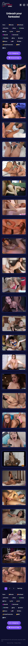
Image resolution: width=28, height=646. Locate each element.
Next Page (19, 588)
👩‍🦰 (20, 25)
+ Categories (14, 53)
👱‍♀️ (11, 25)
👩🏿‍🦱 (14, 28)
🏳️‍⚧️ (4, 31)
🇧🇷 (21, 28)
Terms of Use (10, 643)
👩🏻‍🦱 (5, 28)
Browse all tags (15, 58)
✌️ (7, 44)
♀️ (14, 34)
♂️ (5, 38)
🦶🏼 (11, 31)
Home (3, 24)
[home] (20, 4)
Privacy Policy (17, 643)
